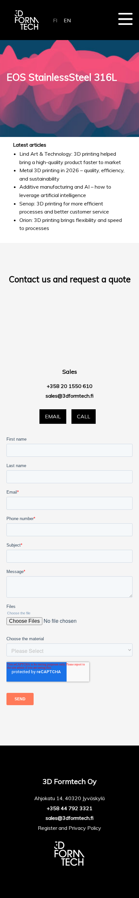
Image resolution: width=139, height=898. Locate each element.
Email (53, 416)
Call (83, 416)
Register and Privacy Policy (69, 828)
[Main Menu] (125, 19)
